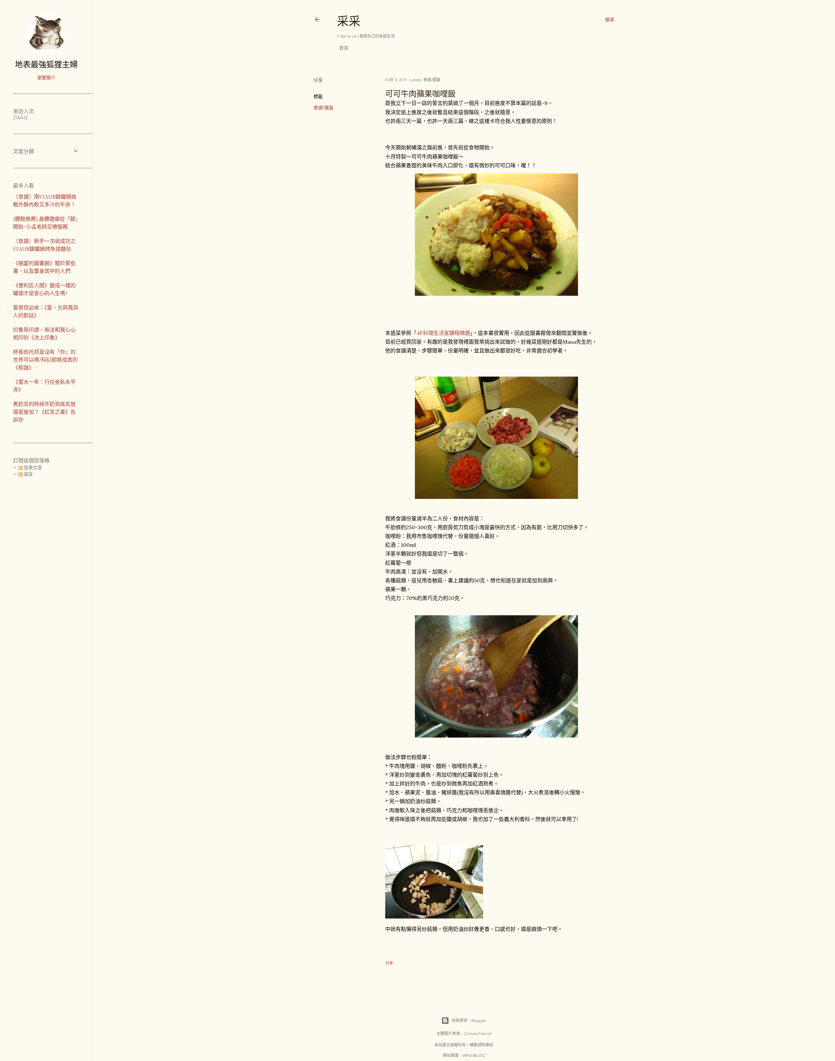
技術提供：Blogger (469, 1020)
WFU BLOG (474, 1055)
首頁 (343, 48)
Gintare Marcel (478, 1033)
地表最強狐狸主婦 (46, 64)
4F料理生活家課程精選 (443, 333)
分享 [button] (318, 80)
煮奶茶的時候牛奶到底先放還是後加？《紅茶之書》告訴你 (44, 412)
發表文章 (32, 468)
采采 (348, 21)
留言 (28, 474)
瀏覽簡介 (46, 78)
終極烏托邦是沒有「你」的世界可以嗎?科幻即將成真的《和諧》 (45, 360)
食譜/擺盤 (323, 108)
